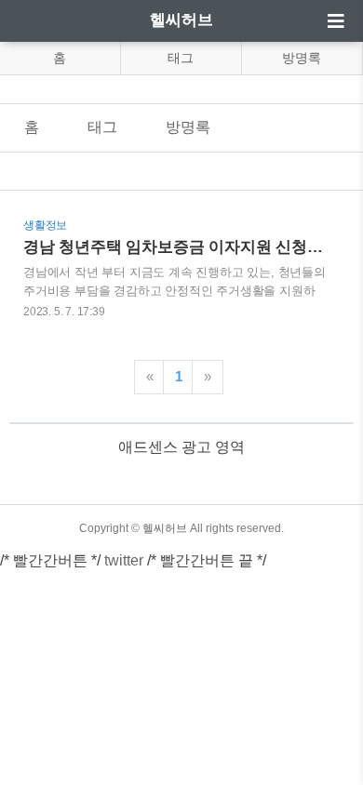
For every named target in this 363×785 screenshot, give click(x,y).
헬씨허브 (181, 20)
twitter (123, 560)
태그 (181, 57)
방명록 (301, 57)
